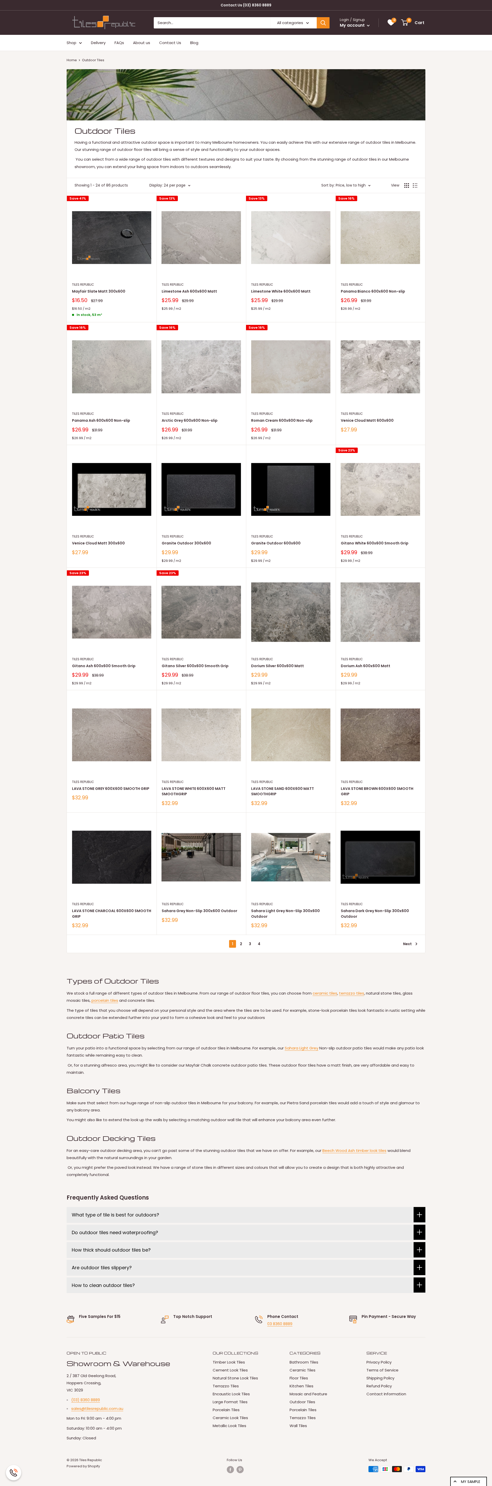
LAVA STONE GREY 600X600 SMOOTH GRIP (110, 788)
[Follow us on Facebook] (230, 1469)
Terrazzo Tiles (226, 1386)
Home (72, 60)
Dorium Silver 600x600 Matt (277, 665)
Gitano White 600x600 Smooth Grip (374, 543)
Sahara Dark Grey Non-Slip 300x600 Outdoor (375, 913)
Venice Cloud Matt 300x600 (98, 543)
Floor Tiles (299, 1378)
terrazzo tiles (351, 993)
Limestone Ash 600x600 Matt (189, 291)
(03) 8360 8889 (85, 1399)
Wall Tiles (298, 1425)
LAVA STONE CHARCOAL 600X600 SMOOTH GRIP (111, 913)
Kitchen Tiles (301, 1386)
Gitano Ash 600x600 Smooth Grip (104, 665)
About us (141, 42)
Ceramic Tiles (302, 1370)
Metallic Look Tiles (229, 1425)
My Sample (470, 1481)
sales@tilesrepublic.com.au (97, 1408)
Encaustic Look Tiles (231, 1394)
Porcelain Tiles (226, 1409)
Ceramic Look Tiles (230, 1417)
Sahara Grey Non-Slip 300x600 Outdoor (199, 910)
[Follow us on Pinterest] (240, 1469)
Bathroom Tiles (304, 1362)
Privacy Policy (379, 1362)
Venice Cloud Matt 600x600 (367, 420)
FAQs (119, 42)
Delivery (98, 42)
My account (353, 25)
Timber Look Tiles (229, 1362)
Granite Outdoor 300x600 (186, 543)
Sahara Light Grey (301, 1048)
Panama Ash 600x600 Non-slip (101, 420)
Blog (194, 42)
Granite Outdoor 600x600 (276, 543)
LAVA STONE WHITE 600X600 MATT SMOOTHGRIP (193, 791)
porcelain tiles (104, 1000)
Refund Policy (379, 1386)
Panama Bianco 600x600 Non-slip (373, 291)
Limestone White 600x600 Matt (281, 291)
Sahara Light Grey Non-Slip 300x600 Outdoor (285, 913)
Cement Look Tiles (230, 1370)
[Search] (323, 22)
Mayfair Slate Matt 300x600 (98, 291)
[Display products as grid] (406, 185)
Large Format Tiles (230, 1402)
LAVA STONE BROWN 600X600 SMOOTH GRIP (377, 791)
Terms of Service (382, 1370)
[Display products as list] (415, 185)
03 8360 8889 (279, 1323)
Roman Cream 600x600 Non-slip (282, 420)
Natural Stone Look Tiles (235, 1378)
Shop (71, 42)
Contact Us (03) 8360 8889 (246, 5)
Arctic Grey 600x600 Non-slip (190, 420)
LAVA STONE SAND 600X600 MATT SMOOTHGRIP (282, 791)
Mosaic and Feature (308, 1394)
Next (407, 943)
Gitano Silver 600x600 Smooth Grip (195, 665)
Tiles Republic (83, 284)
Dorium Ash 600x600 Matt (365, 665)
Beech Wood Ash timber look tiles (354, 1150)
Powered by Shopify (83, 1466)
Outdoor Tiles (93, 60)
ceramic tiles (325, 993)
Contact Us (170, 42)
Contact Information (386, 1394)
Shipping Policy (380, 1378)
